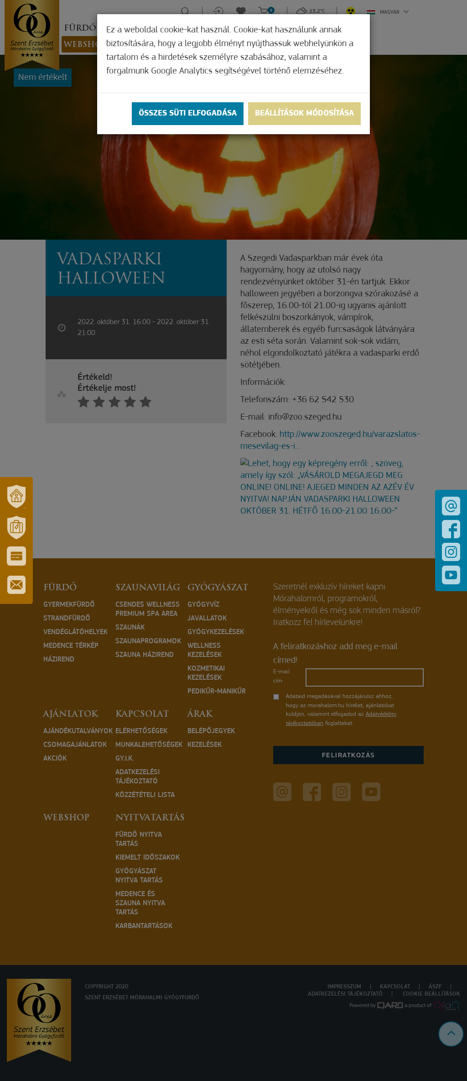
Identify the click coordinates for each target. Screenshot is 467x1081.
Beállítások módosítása (304, 114)
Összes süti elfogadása (188, 114)
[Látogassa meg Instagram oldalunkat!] (451, 552)
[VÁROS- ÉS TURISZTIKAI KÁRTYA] (16, 556)
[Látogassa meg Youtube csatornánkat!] (451, 575)
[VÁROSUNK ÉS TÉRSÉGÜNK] (16, 496)
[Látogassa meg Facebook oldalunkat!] (451, 529)
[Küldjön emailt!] (451, 506)
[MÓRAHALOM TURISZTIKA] (16, 527)
